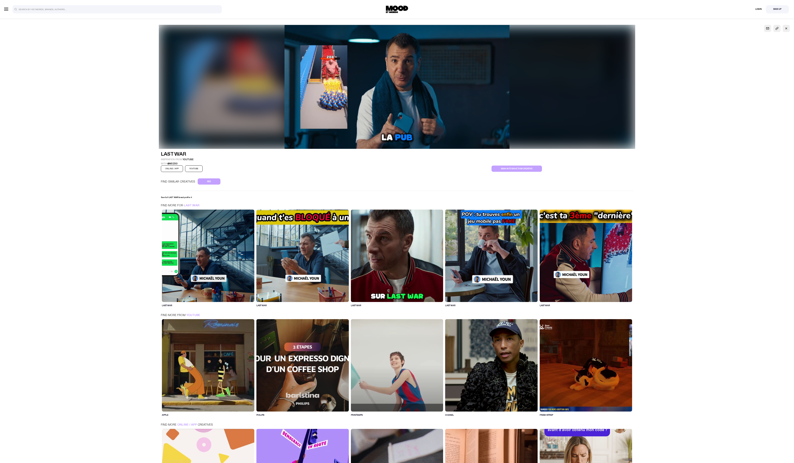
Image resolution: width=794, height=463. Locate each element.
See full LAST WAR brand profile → (176, 197)
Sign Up (777, 9)
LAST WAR (191, 205)
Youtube (193, 315)
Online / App (187, 425)
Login (758, 9)
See (209, 181)
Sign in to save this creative (516, 168)
